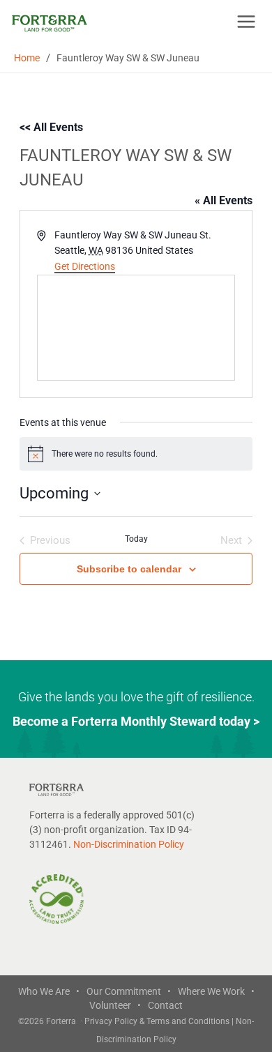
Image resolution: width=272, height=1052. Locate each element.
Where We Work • (216, 991)
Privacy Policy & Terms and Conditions (158, 1021)
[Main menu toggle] (246, 21)
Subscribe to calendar (129, 568)
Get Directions (84, 266)
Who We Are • (49, 991)
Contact (165, 1005)
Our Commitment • (128, 991)
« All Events (223, 200)
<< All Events (51, 127)
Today (136, 539)
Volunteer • (115, 1005)
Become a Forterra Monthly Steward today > (136, 721)
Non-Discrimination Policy (128, 844)
